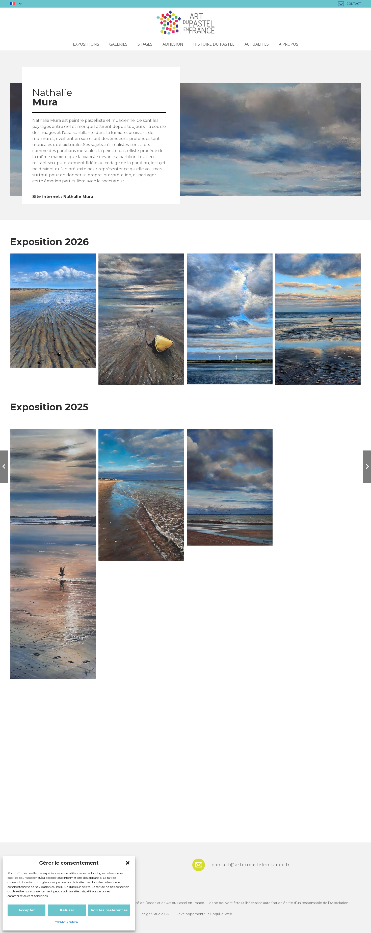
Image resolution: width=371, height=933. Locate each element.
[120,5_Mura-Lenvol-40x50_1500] (230, 487)
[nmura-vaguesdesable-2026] (53, 310)
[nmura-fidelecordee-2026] (141, 319)
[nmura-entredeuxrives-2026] (230, 318)
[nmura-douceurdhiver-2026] (318, 319)
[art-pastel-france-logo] (185, 22)
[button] (127, 862)
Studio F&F (162, 914)
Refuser (67, 910)
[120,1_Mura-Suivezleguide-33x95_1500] (53, 554)
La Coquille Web (219, 914)
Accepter (26, 910)
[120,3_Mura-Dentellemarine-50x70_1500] (141, 495)
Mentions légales (66, 921)
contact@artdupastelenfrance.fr (251, 864)
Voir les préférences (109, 910)
